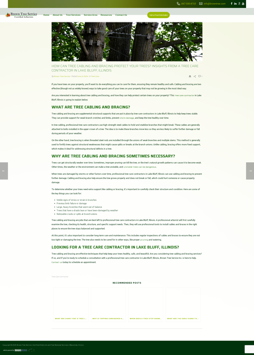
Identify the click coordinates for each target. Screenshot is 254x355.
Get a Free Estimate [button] (158, 15)
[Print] (190, 76)
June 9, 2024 (82, 76)
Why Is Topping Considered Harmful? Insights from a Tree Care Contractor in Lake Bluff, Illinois (109, 318)
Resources (106, 15)
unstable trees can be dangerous (140, 167)
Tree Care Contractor (60, 277)
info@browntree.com (214, 3)
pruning (144, 239)
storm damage (127, 118)
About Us (57, 15)
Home (46, 15)
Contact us (57, 262)
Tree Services (73, 15)
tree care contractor (184, 95)
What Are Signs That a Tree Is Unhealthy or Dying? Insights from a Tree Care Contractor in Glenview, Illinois (71, 318)
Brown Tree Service (62, 76)
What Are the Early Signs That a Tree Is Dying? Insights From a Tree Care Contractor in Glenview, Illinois (183, 318)
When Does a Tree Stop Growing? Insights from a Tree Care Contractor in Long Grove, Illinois (146, 318)
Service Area (90, 15)
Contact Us (121, 15)
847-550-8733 (188, 3)
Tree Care (95, 76)
